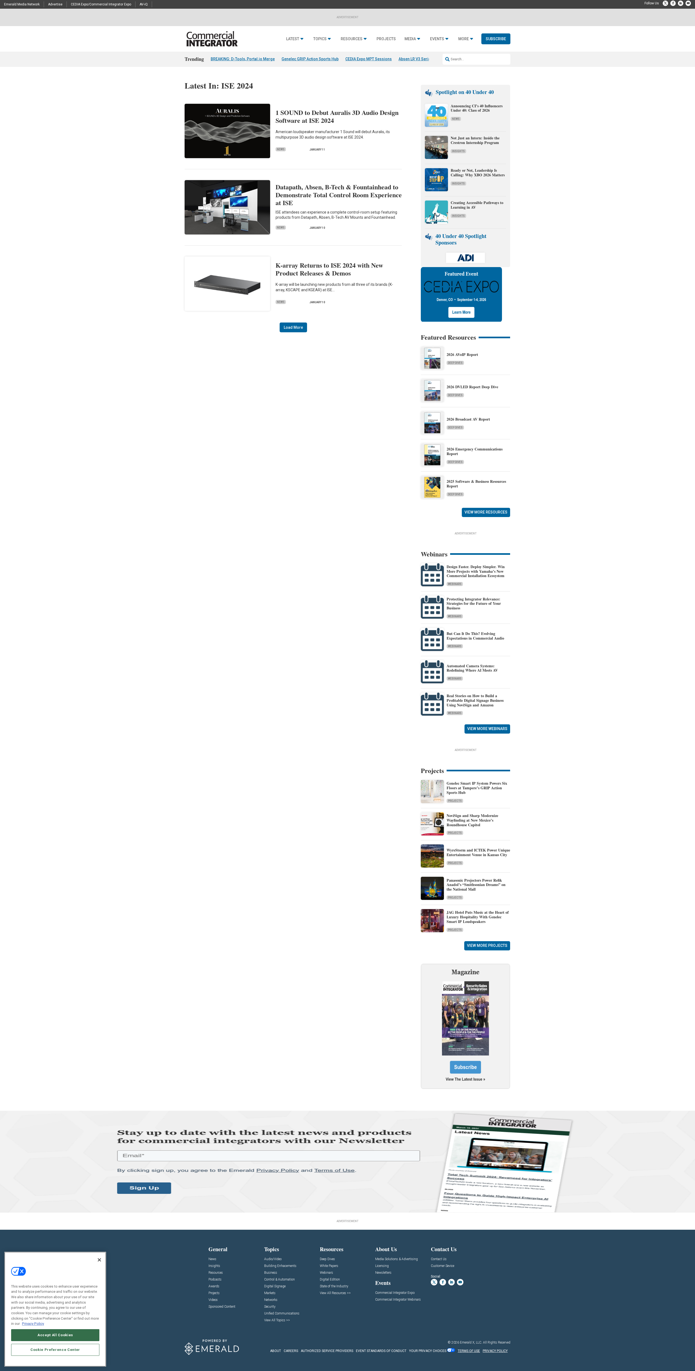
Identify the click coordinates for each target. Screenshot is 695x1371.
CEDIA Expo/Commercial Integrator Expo (101, 4)
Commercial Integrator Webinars (398, 1299)
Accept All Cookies (55, 1335)
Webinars (455, 584)
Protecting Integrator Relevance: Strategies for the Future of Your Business (474, 603)
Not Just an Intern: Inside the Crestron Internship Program (475, 140)
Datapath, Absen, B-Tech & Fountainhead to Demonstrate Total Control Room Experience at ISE (339, 194)
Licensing (382, 1266)
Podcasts (215, 1279)
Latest (292, 39)
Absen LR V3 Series (416, 59)
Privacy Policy (33, 1324)
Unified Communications (281, 1313)
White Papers (329, 1266)
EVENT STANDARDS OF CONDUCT (381, 1351)
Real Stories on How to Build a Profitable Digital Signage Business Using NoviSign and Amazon (475, 700)
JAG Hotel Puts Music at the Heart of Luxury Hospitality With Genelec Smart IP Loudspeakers (478, 916)
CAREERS (291, 1351)
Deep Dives (455, 362)
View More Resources (486, 512)
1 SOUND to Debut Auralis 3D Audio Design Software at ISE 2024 (337, 116)
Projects (386, 39)
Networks (270, 1300)
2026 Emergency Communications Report (475, 451)
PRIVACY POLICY (495, 1351)
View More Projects (487, 945)
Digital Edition (330, 1279)
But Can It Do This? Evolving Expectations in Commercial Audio (475, 636)
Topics (320, 39)
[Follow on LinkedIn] (680, 3)
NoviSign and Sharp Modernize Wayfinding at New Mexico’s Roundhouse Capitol (472, 820)
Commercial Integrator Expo (395, 1293)
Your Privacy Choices (427, 1351)
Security (270, 1307)
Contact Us (439, 1259)
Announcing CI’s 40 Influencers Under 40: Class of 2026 (477, 108)
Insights (458, 151)
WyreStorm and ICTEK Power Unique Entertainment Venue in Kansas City (478, 852)
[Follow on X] (665, 3)
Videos (213, 1300)
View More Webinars (487, 729)
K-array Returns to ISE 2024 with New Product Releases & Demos (329, 269)
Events (437, 39)
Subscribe (496, 39)
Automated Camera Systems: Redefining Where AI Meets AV (472, 668)
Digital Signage (275, 1286)
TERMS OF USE (469, 1351)
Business (270, 1273)
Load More (293, 327)
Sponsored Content (221, 1307)
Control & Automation (279, 1279)
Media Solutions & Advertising (396, 1259)
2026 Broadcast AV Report (468, 419)
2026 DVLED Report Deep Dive (472, 387)
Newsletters (383, 1273)
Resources (351, 39)
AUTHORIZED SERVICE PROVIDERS (327, 1351)
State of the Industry (334, 1286)
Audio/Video (273, 1259)
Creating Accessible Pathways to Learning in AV (477, 205)
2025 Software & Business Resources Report (476, 483)
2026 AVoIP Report (462, 354)
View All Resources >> (335, 1293)
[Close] (99, 1260)
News (281, 149)
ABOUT (275, 1351)
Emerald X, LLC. (471, 1342)
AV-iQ (144, 4)
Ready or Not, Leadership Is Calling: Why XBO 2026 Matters (478, 172)
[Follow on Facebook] (673, 3)
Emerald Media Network (22, 4)
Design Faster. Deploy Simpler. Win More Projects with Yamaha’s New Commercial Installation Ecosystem (476, 571)
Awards (213, 1286)
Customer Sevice (442, 1266)
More (463, 39)
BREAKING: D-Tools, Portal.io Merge (243, 59)
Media (410, 39)
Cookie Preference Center (55, 1350)
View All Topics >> (277, 1320)
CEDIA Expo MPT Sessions (368, 59)
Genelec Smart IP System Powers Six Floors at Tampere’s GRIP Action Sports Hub (477, 787)
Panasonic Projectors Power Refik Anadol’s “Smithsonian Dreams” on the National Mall (476, 884)
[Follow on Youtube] (688, 3)
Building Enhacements (280, 1266)
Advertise (55, 4)
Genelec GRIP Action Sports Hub (310, 59)
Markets (270, 1293)
